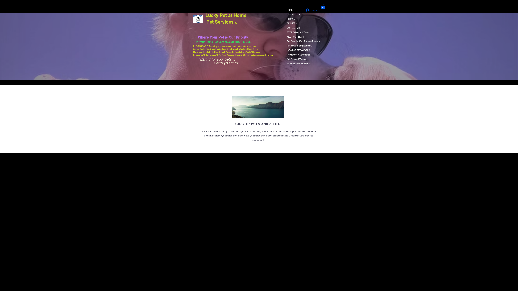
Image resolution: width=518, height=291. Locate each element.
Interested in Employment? (299, 45)
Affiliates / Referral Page (298, 63)
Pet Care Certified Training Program (303, 41)
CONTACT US (293, 28)
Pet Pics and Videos (296, 59)
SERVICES (292, 23)
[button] (323, 6)
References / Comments (298, 54)
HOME (290, 10)
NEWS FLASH (293, 14)
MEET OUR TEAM (295, 37)
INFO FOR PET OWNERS (298, 50)
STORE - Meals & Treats (298, 32)
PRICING (291, 19)
